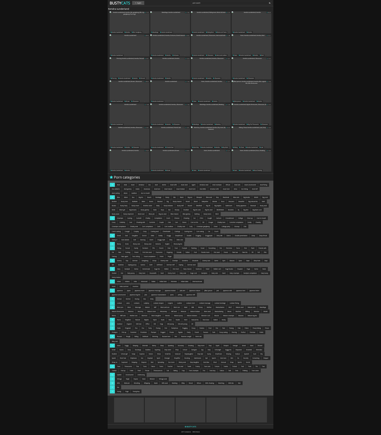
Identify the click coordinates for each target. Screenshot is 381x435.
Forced (127, 248)
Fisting (119, 248)
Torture (217, 366)
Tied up (123, 370)
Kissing (137, 299)
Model (265, 311)
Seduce (237, 354)
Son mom (171, 362)
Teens (161, 366)
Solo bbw (206, 362)
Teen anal (180, 366)
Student (114, 354)
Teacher (170, 366)
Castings (177, 231)
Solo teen (223, 358)
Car (194, 218)
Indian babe (184, 281)
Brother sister (147, 206)
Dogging (198, 236)
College (240, 218)
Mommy (140, 311)
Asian (133, 185)
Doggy (169, 236)
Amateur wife (214, 189)
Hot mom (176, 269)
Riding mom (210, 32)
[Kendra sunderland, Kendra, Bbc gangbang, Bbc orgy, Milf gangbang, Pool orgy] (129, 22)
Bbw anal (209, 197)
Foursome (159, 252)
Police (247, 328)
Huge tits (157, 269)
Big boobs (246, 197)
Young (119, 391)
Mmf (230, 307)
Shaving (228, 354)
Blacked (159, 201)
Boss (222, 201)
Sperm (214, 358)
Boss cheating (258, 170)
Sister (119, 345)
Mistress (131, 311)
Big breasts (133, 210)
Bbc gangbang (137, 32)
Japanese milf (190, 295)
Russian (119, 336)
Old (155, 324)
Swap (133, 354)
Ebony (119, 244)
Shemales (259, 350)
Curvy (113, 222)
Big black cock (257, 210)
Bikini (143, 201)
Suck (254, 354)
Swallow (148, 350)
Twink (189, 366)
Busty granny (145, 210)
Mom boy (196, 147)
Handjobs (204, 273)
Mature (147, 307)
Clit (203, 222)
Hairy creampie (234, 273)
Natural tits (195, 320)
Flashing (193, 248)
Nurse (119, 320)
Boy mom (225, 147)
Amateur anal (204, 185)
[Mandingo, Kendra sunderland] (170, 22)
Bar (169, 210)
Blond (196, 201)
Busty (120, 3)
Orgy (161, 324)
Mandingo (155, 32)
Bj (238, 210)
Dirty (170, 240)
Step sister (167, 350)
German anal (191, 265)
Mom (129, 307)
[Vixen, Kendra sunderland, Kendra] (211, 91)
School (185, 350)
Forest (226, 252)
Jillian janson (237, 101)
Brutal (188, 201)
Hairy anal (183, 273)
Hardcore (199, 269)
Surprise (142, 354)
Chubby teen (221, 222)
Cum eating (200, 231)
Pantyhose (174, 328)
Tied (242, 366)
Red (176, 336)
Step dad (200, 354)
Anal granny (127, 189)
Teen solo (207, 366)
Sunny (209, 354)
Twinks (226, 366)
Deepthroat (179, 236)
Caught (209, 218)
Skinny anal (182, 362)
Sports (240, 362)
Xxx (118, 387)
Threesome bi (157, 370)
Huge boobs (229, 269)
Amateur (141, 185)
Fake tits (244, 252)
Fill (252, 252)
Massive (240, 315)
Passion (205, 332)
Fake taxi (235, 252)
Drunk (119, 236)
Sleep (162, 345)
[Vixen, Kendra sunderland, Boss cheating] (251, 161)
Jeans (172, 295)
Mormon (144, 315)
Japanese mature (194, 290)
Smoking (191, 345)
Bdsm (126, 197)
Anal (118, 185)
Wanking (174, 383)
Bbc (174, 197)
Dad (126, 236)
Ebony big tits (178, 244)
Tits (256, 366)
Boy (217, 197)
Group (154, 261)
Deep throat (263, 236)
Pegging (184, 328)
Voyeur (136, 379)
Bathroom (229, 206)
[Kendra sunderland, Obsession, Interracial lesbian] (211, 45)
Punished (133, 332)
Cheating (186, 218)
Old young (170, 324)
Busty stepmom (128, 214)
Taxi (263, 366)
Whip (183, 383)
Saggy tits (228, 350)
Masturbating (219, 311)
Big (168, 201)
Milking (247, 311)
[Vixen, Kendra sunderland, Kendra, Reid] (251, 45)
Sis (238, 358)
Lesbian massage (204, 303)
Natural (137, 320)
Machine (238, 311)
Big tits (141, 197)
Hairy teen (142, 273)
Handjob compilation (250, 273)
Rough (128, 336)
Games (143, 265)
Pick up (124, 332)
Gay (127, 261)
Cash (158, 226)
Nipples (146, 320)
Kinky (151, 299)
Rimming (155, 336)
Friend (136, 252)
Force (238, 248)
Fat (113, 252)
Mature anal (239, 307)
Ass (149, 185)
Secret (248, 362)
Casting (129, 218)
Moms (114, 315)
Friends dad (169, 147)
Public (119, 328)
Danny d (114, 240)
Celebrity (122, 222)
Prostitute (143, 332)
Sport (158, 358)
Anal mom (192, 189)
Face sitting (136, 256)
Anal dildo (203, 189)
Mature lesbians (192, 315)
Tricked (234, 366)
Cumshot (152, 222)
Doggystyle (208, 236)
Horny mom (172, 273)
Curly (190, 226)
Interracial (144, 281)
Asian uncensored (250, 185)
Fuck (195, 252)
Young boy (136, 391)
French (161, 248)
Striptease (133, 358)
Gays (266, 261)
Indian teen (163, 281)
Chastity (258, 222)
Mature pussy (178, 315)
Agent (193, 185)
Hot (122, 273)
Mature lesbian (195, 311)
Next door (206, 320)
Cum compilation (147, 226)
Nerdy (224, 320)
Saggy (127, 345)
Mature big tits (252, 315)
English (167, 244)
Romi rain (198, 336)
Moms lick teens (222, 32)
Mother (209, 307)
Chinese (176, 218)
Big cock (265, 197)
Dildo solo (180, 240)
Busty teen (124, 201)
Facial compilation (149, 256)
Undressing (141, 375)
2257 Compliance (186, 432)
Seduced (177, 354)
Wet (239, 383)
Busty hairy (123, 206)
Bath (263, 201)
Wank (156, 383)
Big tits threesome (253, 124)
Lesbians (137, 303)
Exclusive (176, 55)
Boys (162, 210)
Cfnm (201, 218)
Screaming (256, 358)
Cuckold (138, 218)
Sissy (129, 350)
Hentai (136, 269)
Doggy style (161, 240)
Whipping (147, 383)
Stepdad (150, 358)
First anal (217, 252)
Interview (174, 281)
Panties (202, 328)
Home (256, 269)
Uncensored (129, 375)
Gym (223, 261)
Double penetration (241, 236)
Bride (113, 210)
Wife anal (165, 383)
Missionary (163, 311)
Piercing (114, 78)
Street (244, 345)
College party (226, 226)
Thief (139, 370)
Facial (202, 248)
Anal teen (157, 189)
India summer (124, 286)
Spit (206, 358)
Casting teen (188, 231)
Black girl (122, 210)
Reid (262, 55)
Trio (204, 370)
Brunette (231, 210)
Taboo (153, 366)
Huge (248, 269)
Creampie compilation (119, 226)
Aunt (156, 185)
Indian (119, 281)
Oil (192, 324)
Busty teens (207, 214)
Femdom (145, 248)
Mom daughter (156, 315)
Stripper (265, 358)
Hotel (207, 269)
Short (215, 362)
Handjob (127, 269)
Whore (199, 383)
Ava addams (116, 189)
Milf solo (123, 315)
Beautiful (241, 201)
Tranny (197, 366)
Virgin (127, 379)
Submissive (197, 358)
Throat (147, 370)
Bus (133, 197)
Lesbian (119, 303)
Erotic (127, 244)
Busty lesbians (168, 206)
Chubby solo (181, 226)
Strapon (226, 345)
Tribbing (244, 370)
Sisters (151, 354)
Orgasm (129, 324)
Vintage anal (163, 379)
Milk (192, 307)
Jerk (217, 290)
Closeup (236, 226)
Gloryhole (195, 261)
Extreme (158, 244)
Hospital (239, 269)
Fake (119, 252)
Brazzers (231, 201)
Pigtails (180, 332)
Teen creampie (193, 370)
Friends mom (205, 252)
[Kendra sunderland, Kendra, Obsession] (211, 68)
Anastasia (147, 189)
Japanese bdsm (254, 290)
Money (200, 307)
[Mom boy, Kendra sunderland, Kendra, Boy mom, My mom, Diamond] (211, 138)
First (245, 248)
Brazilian (186, 210)
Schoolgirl (218, 350)
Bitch (217, 214)
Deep (253, 236)
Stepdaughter (189, 354)
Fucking (127, 252)
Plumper (153, 332)
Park (213, 332)
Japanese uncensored (119, 295)
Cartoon (218, 218)
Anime (164, 185)
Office (147, 324)
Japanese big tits (135, 295)
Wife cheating (209, 383)
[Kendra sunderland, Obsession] (251, 68)
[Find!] (269, 3)
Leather (179, 303)
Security (245, 358)
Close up (250, 218)
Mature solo (251, 307)
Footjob (184, 248)
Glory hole (257, 261)
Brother (114, 201)
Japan (129, 290)
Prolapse (114, 332)
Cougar (210, 222)
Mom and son (164, 307)
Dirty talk (219, 236)
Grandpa (175, 261)
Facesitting (211, 248)
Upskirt (119, 375)
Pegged (162, 332)
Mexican (183, 311)
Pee (217, 328)
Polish (261, 332)
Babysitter (205, 201)
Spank (114, 358)
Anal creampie (217, 185)
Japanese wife (227, 290)
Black (181, 197)
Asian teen (226, 189)
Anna (235, 189)
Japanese (120, 290)
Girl (113, 265)
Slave (251, 345)
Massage (138, 307)
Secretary (181, 345)
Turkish (114, 370)
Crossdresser (230, 218)
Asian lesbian (180, 189)
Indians (127, 281)
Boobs (114, 206)
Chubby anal (134, 226)
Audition (134, 193)
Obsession (210, 55)
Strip (209, 350)
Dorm (151, 240)
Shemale (145, 345)
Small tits (168, 354)
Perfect (243, 332)
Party (150, 328)
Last (262, 147)
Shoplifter (177, 358)
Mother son (133, 315)
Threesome (128, 366)
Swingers (194, 350)
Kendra (128, 32)
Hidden (166, 269)
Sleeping (135, 345)
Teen (118, 366)
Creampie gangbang (203, 226)
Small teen (218, 354)
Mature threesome (118, 311)
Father (188, 252)
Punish (197, 332)
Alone (125, 193)
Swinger (235, 345)
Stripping (134, 362)
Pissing (158, 328)
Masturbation (220, 307)
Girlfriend (159, 265)
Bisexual (253, 206)
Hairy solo (214, 273)
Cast (130, 222)
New (170, 320)
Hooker (114, 273)
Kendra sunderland (117, 32)
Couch (216, 231)
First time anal (147, 252)
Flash (252, 248)
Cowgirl (127, 231)
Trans (145, 366)
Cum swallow (169, 226)
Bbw (118, 197)
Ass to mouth (145, 193)
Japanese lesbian (170, 290)
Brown (128, 101)
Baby (158, 206)
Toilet (131, 370)
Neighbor (128, 320)
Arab (125, 185)
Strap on (114, 362)
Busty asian (115, 214)
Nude (162, 320)
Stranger (167, 358)
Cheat (242, 147)
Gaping (181, 265)
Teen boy (212, 370)
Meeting (218, 124)
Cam (176, 222)
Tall (167, 370)
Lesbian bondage (220, 303)
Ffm (153, 248)
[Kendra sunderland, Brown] (170, 161)
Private (171, 332)
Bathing (196, 214)
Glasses (231, 261)
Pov (143, 328)
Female (179, 252)
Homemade (146, 269)
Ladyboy (146, 303)
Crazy (145, 231)
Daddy (160, 236)
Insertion (135, 286)
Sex (142, 358)
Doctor (144, 236)
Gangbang (145, 261)
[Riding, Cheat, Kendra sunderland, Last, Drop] (251, 138)
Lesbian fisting (234, 303)
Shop (177, 350)
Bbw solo (236, 197)
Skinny (154, 345)
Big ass (190, 197)
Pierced (142, 78)
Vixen (235, 55)
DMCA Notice (196, 432)
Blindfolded (220, 210)
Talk (229, 370)
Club (245, 226)
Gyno (240, 261)
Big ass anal (162, 214)
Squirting (157, 350)
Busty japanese (241, 206)
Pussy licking (257, 328)
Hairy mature (187, 269)
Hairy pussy (131, 273)
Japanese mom (139, 290)
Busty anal (263, 206)
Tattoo (222, 370)
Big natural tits (253, 201)
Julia (145, 295)
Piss (136, 328)
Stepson (144, 362)
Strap (231, 362)
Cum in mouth (261, 218)
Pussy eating (223, 332)
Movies (167, 315)
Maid (185, 307)
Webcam (127, 383)
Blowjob (199, 197)
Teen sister (255, 370)
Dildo (152, 236)
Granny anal (164, 261)
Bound (190, 206)
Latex (128, 303)
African (228, 185)
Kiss (144, 299)
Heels (264, 269)
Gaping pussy (132, 265)
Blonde (214, 201)
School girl (124, 354)
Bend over (141, 214)
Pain (223, 328)
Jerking (180, 295)
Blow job (151, 214)
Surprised (124, 362)
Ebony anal (147, 244)
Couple (161, 222)
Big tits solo (197, 210)
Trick (236, 370)
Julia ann (182, 290)
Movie (229, 311)
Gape (248, 261)
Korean (119, 299)
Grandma (185, 261)
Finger (170, 256)
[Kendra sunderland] (129, 45)
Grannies (121, 265)
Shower (260, 345)
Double (189, 236)
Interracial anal (197, 281)
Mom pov (120, 307)
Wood (191, 383)
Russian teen (166, 336)
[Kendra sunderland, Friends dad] (170, 138)
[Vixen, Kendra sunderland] (211, 161)
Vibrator (152, 379)
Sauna (121, 350)
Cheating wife (140, 222)
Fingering (169, 252)
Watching (221, 383)
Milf (155, 307)
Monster (256, 311)
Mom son (177, 307)
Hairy (118, 269)
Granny (119, 261)
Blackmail (226, 197)
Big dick (245, 210)
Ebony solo (136, 244)
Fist (221, 248)
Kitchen (128, 299)
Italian (153, 281)
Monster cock (205, 315)
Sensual (223, 362)
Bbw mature (174, 214)
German (135, 261)
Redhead (145, 336)
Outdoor (119, 324)
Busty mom (135, 206)
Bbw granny (186, 214)
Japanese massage (155, 290)
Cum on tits (194, 222)
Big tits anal (208, 210)
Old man (138, 324)
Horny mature (116, 277)
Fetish (162, 256)
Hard (162, 273)
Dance (229, 236)
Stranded (249, 350)
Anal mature (168, 189)
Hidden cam (217, 269)
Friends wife (262, 248)
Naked (215, 320)
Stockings (138, 350)
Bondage (158, 197)
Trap (183, 370)
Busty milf (180, 206)
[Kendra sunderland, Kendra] (251, 22)
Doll (134, 240)
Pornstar (252, 332)
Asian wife (173, 185)
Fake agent (124, 256)
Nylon (155, 320)
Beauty (177, 210)
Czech (168, 218)
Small (113, 350)
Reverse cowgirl (186, 336)
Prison (267, 328)
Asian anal (184, 185)
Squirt (217, 345)
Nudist (178, 320)
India (135, 281)
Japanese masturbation (158, 295)
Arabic (138, 189)
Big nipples (217, 206)
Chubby (147, 218)
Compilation (158, 218)
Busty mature (177, 201)
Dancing (142, 240)
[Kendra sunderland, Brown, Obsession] (129, 91)
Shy (261, 354)
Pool (209, 328)
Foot (176, 248)
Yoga (126, 391)
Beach (149, 197)
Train (249, 366)
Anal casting (116, 193)
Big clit (208, 206)
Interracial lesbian (221, 55)
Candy (249, 222)
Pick (166, 328)
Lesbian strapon (158, 303)
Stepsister (239, 350)
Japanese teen (240, 290)
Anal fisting (263, 185)
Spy (202, 350)
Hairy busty (264, 273)
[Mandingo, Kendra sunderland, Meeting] (211, 115)
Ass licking (244, 189)
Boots (151, 201)
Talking (175, 370)
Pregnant (128, 328)
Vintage (119, 379)
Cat (209, 231)
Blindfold (199, 206)
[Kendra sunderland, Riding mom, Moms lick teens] (211, 22)
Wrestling (137, 383)
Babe (155, 210)
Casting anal (155, 231)
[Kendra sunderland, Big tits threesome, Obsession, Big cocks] (251, 115)
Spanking (171, 345)
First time (229, 248)
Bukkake (135, 201)
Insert (113, 286)
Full (258, 252)
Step (210, 345)
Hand (223, 273)
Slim (231, 358)
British (256, 197)
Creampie (120, 218)
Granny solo (206, 261)
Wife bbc (231, 383)
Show (159, 354)
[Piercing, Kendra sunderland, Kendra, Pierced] (129, 68)
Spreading (161, 362)
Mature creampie (228, 315)
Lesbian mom (190, 303)
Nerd (185, 320)
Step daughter (194, 362)
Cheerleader (166, 231)
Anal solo (237, 185)
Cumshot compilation (236, 222)
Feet (169, 248)
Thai (137, 366)
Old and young (182, 324)
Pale (239, 328)
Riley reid (115, 341)
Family (136, 248)
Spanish (246, 354)
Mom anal (207, 311)
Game (216, 261)
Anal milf (255, 189)
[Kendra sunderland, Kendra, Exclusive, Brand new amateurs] (170, 45)
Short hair (123, 358)
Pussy (193, 328)
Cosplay (136, 231)
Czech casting (116, 231)
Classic (184, 222)
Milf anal (174, 311)
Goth (150, 265)
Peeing (231, 328)
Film (265, 252)
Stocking (187, 358)
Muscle (216, 315)
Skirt (152, 362)
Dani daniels (125, 240)
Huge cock (193, 273)
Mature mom (151, 311)
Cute (169, 222)
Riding (236, 147)
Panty (188, 332)
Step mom (201, 345)
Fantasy (114, 256)
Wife (118, 383)
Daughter (135, 236)
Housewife (153, 273)
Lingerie (170, 303)
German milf (171, 265)
